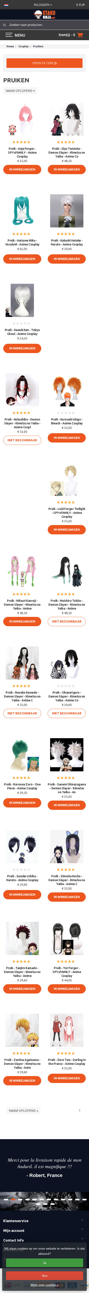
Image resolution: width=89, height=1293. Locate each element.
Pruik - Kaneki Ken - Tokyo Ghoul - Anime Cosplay (22, 332)
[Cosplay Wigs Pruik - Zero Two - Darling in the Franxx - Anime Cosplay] (67, 1030)
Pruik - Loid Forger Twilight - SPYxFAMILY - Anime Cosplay (66, 512)
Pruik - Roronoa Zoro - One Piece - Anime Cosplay (22, 786)
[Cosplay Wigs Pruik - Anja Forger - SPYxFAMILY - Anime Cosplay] (22, 119)
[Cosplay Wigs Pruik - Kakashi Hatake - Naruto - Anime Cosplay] (67, 210)
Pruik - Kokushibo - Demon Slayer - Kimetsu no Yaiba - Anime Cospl (22, 423)
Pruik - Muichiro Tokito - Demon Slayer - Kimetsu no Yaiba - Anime (66, 604)
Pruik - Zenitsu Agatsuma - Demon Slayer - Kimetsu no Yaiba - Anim (22, 1063)
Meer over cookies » (45, 1285)
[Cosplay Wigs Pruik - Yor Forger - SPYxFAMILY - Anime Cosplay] (67, 938)
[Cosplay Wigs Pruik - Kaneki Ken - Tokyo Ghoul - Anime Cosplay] (22, 300)
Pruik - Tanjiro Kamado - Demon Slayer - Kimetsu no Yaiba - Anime (22, 972)
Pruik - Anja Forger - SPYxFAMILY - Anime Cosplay (22, 152)
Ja (44, 1262)
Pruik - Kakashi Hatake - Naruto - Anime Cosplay (67, 242)
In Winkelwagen (22, 169)
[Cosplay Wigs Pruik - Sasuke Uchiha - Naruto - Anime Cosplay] (22, 846)
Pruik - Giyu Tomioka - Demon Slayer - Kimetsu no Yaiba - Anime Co (66, 152)
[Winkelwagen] (80, 35)
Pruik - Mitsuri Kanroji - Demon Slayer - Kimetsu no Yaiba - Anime (22, 604)
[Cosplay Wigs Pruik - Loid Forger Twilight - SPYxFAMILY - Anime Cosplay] (67, 479)
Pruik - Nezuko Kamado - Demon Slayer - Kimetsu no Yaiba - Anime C (22, 696)
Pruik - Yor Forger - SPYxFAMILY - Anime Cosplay (66, 972)
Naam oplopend (19, 91)
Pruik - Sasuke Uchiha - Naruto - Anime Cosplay (22, 878)
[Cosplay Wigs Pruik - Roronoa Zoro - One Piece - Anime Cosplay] (22, 754)
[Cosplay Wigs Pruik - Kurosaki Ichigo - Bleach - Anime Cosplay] (67, 389)
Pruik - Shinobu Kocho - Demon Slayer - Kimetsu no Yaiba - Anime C (66, 880)
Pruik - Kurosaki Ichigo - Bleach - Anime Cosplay (67, 421)
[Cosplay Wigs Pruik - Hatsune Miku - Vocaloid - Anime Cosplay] (22, 210)
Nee (45, 1275)
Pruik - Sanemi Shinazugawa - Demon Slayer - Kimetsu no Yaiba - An (67, 788)
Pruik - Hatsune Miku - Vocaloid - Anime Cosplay (22, 242)
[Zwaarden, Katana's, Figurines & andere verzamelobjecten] (44, 14)
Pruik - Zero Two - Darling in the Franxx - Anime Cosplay (67, 1061)
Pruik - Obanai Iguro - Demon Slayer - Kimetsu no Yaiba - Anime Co (66, 696)
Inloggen (42, 5)
